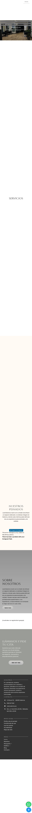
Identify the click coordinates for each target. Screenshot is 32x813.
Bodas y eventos (16, 23)
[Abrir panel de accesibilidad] (28, 809)
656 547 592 (10, 703)
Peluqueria (16, 21)
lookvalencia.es (11, 706)
